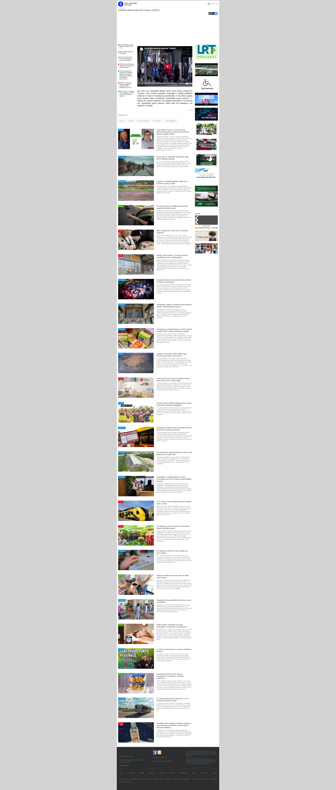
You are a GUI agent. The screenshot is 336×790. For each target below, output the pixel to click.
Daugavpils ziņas (123, 779)
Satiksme (168, 779)
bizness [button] (121, 120)
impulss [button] (130, 120)
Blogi (200, 779)
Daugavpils (130, 773)
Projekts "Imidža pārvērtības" (181, 779)
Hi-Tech (194, 779)
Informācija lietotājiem (159, 757)
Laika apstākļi (154, 779)
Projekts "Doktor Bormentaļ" (139, 779)
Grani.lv (125, 115)
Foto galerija (214, 779)
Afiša (161, 779)
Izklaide (215, 773)
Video (194, 773)
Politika (141, 773)
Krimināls (152, 773)
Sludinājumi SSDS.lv (125, 782)
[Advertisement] (168, 31)
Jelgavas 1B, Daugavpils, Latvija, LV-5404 (132, 760)
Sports (173, 773)
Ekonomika (204, 773)
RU (214, 3)
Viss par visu (184, 773)
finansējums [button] (157, 120)
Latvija (120, 773)
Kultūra (206, 779)
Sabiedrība (162, 773)
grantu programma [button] (143, 120)
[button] (216, 3)
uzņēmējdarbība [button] (170, 120)
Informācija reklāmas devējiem (162, 761)
